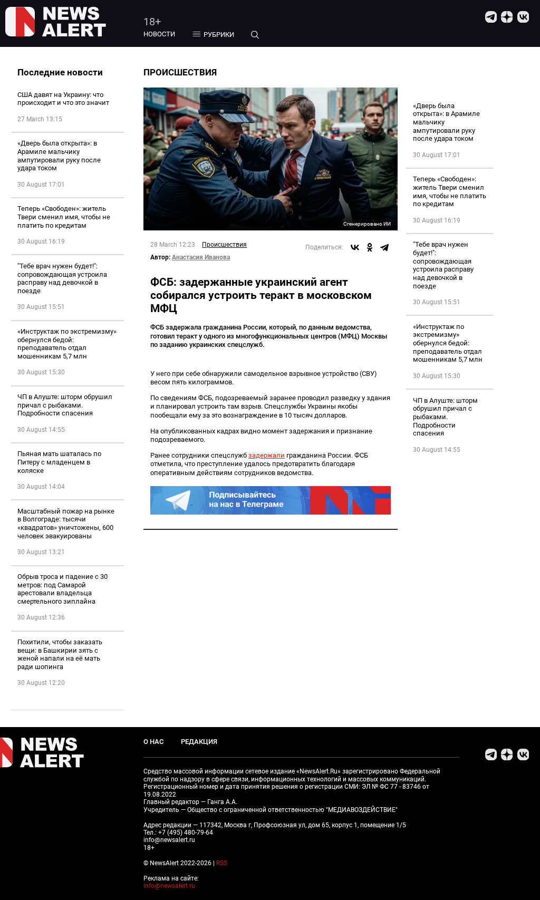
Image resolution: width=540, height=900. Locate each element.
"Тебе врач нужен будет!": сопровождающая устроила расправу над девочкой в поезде (62, 278)
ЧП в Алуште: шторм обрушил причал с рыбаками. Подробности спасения (64, 405)
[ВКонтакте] (355, 247)
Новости (159, 34)
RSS (221, 863)
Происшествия (224, 244)
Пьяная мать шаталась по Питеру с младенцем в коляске (59, 462)
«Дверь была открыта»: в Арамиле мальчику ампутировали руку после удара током (59, 155)
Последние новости (60, 72)
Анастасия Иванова (201, 257)
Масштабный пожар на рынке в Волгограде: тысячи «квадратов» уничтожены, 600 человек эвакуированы (65, 523)
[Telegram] (384, 247)
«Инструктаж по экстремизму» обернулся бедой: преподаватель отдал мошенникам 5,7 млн (67, 343)
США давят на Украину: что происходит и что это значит (63, 99)
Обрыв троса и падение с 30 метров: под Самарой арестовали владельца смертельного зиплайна (62, 589)
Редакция (199, 742)
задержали (266, 455)
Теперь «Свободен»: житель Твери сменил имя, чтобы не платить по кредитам (63, 217)
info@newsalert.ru (169, 885)
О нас (153, 742)
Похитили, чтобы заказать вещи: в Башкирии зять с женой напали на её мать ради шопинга (59, 654)
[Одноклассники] (369, 247)
